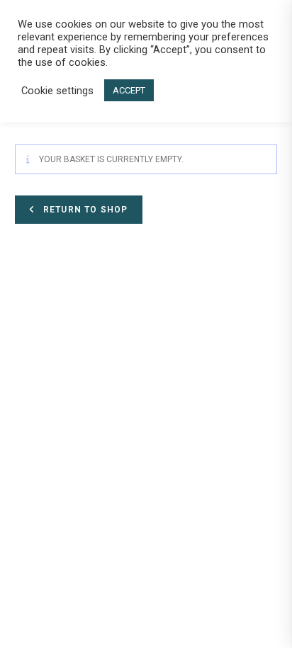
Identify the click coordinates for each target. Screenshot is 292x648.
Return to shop (84, 210)
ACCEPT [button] (129, 90)
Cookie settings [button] (57, 90)
